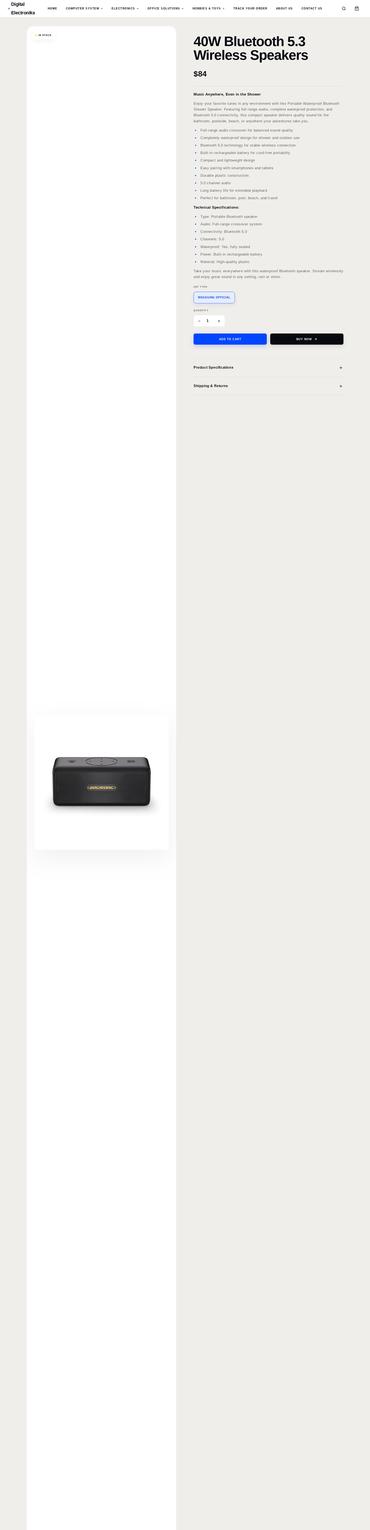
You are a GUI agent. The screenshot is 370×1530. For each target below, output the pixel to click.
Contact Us (311, 8)
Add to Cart (230, 339)
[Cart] (356, 8)
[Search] (344, 8)
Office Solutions (164, 8)
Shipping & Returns (268, 386)
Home (52, 8)
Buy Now (304, 339)
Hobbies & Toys (206, 8)
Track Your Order (250, 8)
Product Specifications (268, 368)
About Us (284, 8)
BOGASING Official (214, 297)
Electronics (123, 8)
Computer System (82, 8)
